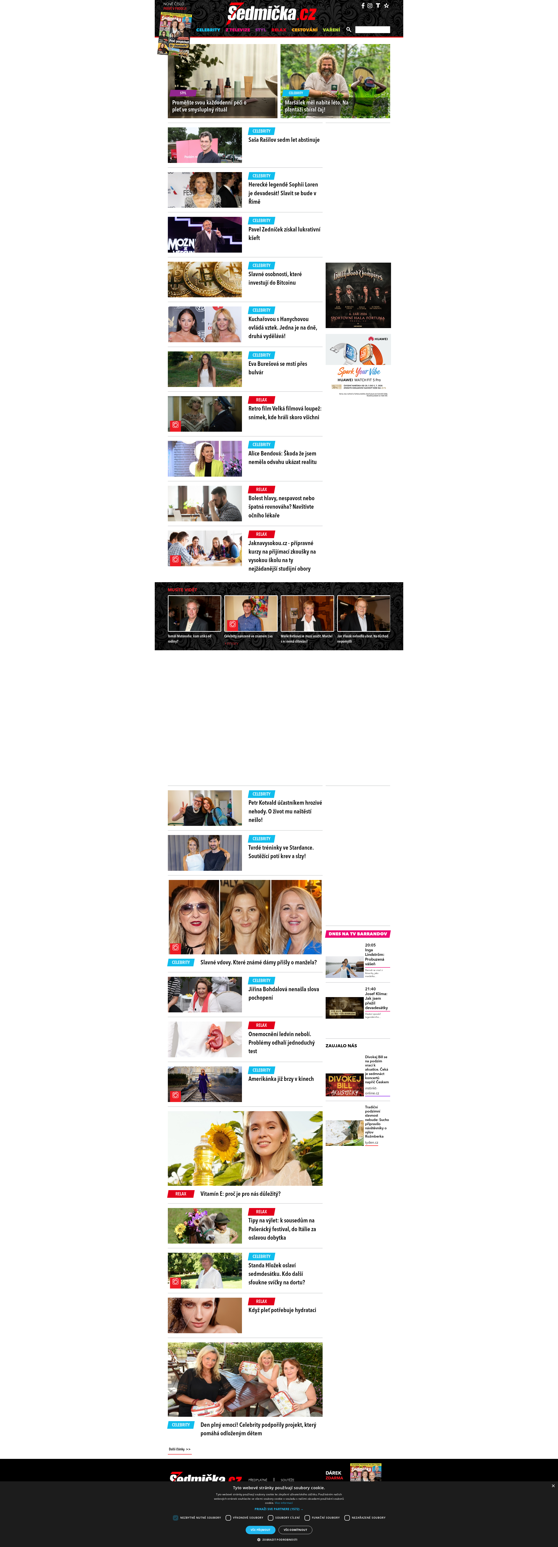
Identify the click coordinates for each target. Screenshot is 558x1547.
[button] (279, 1509)
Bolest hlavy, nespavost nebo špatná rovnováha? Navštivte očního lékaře (281, 507)
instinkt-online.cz (372, 1091)
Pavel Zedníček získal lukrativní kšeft (284, 234)
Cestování (305, 30)
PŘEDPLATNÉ (257, 1480)
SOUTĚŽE (287, 1480)
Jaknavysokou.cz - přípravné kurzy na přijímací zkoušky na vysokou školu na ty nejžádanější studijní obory (282, 556)
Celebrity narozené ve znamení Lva (248, 636)
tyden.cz (371, 1143)
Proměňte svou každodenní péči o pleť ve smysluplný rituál (209, 106)
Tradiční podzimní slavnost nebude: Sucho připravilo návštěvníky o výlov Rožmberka (377, 1122)
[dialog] (279, 1514)
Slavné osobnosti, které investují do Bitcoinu (275, 279)
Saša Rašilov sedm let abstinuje (284, 140)
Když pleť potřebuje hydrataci (282, 1310)
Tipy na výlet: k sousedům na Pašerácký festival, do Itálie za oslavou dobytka (282, 1229)
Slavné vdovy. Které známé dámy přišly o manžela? (259, 963)
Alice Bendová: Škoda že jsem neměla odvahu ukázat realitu (282, 458)
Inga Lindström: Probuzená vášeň (374, 954)
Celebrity (208, 30)
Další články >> (180, 1449)
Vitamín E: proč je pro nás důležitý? (241, 1194)
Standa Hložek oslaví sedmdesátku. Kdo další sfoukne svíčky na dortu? (276, 1274)
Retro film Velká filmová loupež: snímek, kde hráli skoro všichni (285, 413)
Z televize (238, 30)
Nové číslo (174, 7)
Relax (278, 30)
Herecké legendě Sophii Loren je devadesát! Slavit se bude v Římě (283, 193)
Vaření (331, 30)
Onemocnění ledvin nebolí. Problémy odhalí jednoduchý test (281, 1043)
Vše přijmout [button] (260, 1530)
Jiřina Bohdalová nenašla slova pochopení (283, 994)
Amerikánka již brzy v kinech (281, 1079)
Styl (260, 30)
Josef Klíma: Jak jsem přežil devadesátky (376, 998)
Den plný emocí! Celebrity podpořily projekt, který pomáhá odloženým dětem (258, 1429)
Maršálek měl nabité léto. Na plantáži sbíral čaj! (317, 106)
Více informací (284, 1503)
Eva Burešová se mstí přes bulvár (277, 368)
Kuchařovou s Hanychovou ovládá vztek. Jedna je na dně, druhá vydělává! (282, 328)
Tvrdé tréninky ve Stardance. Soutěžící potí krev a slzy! (281, 852)
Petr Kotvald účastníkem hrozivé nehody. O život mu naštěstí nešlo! (285, 811)
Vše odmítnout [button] (295, 1530)
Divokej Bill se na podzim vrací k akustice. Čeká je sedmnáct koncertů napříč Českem (377, 1070)
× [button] (553, 1486)
